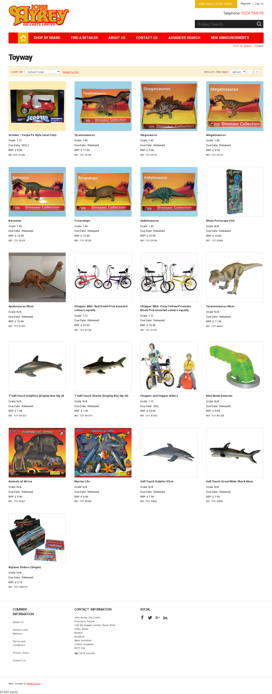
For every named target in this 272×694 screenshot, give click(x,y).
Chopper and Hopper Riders (159, 395)
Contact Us (147, 38)
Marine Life (82, 481)
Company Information (23, 611)
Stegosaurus (148, 135)
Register (246, 3)
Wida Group (34, 683)
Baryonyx (14, 220)
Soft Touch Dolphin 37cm (156, 481)
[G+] (158, 617)
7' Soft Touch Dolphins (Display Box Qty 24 (36, 395)
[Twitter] (150, 617)
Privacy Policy (21, 652)
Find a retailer (84, 38)
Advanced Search (184, 38)
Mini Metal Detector (219, 395)
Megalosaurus (216, 135)
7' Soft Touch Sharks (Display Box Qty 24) (101, 395)
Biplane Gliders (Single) (24, 567)
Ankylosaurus (149, 220)
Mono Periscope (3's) (220, 220)
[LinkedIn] (165, 617)
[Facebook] (142, 617)
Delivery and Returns (20, 631)
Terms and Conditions (19, 643)
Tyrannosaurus (84, 135)
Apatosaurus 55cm (21, 306)
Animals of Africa (20, 481)
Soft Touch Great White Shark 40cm (229, 481)
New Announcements (230, 38)
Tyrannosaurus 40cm (220, 306)
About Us (116, 38)
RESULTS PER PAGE (216, 72)
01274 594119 (252, 13)
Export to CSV (71, 72)
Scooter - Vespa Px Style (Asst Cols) (32, 135)
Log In (259, 3)
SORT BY (17, 72)
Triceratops (82, 220)
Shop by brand (47, 38)
